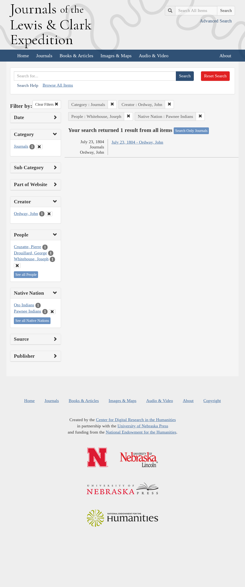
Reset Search (215, 75)
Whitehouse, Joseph (31, 259)
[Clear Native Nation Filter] (52, 311)
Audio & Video (153, 55)
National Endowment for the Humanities (141, 432)
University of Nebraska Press (142, 426)
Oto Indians (24, 305)
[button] (112, 104)
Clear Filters (45, 104)
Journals (44, 55)
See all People (26, 275)
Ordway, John (26, 213)
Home (23, 55)
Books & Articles (76, 55)
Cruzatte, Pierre (27, 246)
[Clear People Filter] (17, 265)
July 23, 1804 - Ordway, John (137, 142)
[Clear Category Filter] (39, 146)
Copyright (212, 400)
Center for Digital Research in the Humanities (136, 419)
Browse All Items (58, 85)
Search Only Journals (191, 131)
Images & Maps (116, 55)
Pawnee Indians (27, 311)
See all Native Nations (32, 321)
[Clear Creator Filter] (49, 213)
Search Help (27, 85)
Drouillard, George (30, 253)
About (225, 55)
